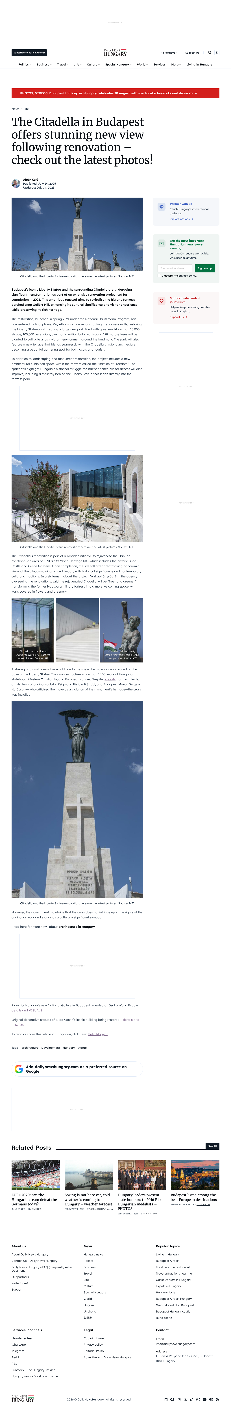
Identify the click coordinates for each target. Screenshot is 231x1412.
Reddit (16, 1357)
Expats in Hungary (168, 1286)
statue (82, 1047)
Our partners (20, 1277)
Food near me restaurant (173, 1267)
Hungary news (93, 1254)
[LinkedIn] (165, 1399)
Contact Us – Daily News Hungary (34, 1260)
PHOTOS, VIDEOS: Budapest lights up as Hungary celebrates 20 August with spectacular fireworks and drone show (108, 93)
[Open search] (210, 52)
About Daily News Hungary (30, 1254)
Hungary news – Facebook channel (35, 1376)
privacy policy (187, 275)
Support (17, 1289)
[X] (185, 1399)
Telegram (18, 1351)
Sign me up (205, 268)
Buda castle (164, 1318)
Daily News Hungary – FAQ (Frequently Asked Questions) (42, 1268)
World (141, 64)
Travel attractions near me (174, 1273)
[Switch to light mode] (216, 52)
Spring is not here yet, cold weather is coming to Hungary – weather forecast (88, 1199)
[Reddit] (211, 1399)
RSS (14, 1363)
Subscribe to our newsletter (29, 52)
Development (50, 1047)
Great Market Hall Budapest (175, 1305)
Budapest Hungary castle (173, 1311)
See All (212, 1146)
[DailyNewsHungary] (115, 52)
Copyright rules (94, 1338)
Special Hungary (117, 64)
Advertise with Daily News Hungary (108, 1357)
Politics (23, 64)
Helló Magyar (98, 1034)
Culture (92, 64)
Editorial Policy (94, 1351)
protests (110, 679)
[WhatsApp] (198, 1399)
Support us (177, 317)
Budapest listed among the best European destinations (194, 1197)
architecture (29, 1047)
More (174, 64)
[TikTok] (191, 1399)
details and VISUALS (27, 1010)
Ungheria (90, 1311)
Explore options (180, 219)
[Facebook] (172, 1399)
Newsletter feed (22, 1338)
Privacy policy (93, 1344)
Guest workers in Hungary (173, 1280)
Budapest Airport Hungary (174, 1298)
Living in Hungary (199, 64)
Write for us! (20, 1283)
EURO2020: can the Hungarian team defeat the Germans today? (34, 1199)
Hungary (69, 1047)
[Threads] (217, 1399)
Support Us (192, 52)
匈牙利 (88, 1318)
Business (43, 64)
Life (76, 64)
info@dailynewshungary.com (175, 1344)
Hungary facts (165, 1292)
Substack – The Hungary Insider (33, 1370)
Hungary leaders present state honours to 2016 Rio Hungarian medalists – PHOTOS (139, 1202)
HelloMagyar (168, 52)
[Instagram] (178, 1399)
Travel (61, 64)
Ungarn (89, 1305)
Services (159, 64)
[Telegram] (204, 1399)
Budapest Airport (167, 1260)
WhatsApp (19, 1344)
